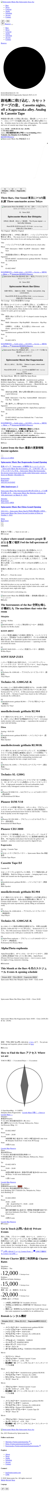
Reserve (8, 24)
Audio (7, 11)
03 (21, 190)
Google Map (5, 1148)
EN (8, 21)
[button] (24, 469)
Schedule (8, 13)
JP (3, 21)
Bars (7, 5)
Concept (8, 9)
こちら (31, 1042)
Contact (8, 17)
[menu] (12, 24)
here (32, 1044)
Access (7, 15)
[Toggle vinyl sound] (3, 23)
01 (5, 190)
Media (3, 1480)
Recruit (8, 1480)
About (7, 1454)
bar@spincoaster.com (13, 1472)
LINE (7, 1474)
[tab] (6, 977)
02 (12, 190)
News (7, 7)
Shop (13, 1480)
